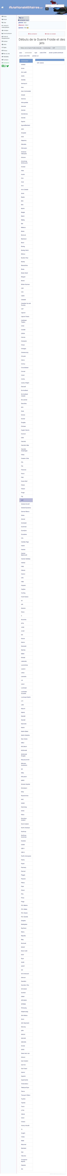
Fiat (22, 466)
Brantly (23, 261)
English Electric (25, 430)
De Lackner (24, 399)
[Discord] (3, 66)
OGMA (23, 844)
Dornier (23, 418)
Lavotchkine (24, 665)
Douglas (23, 422)
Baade (23, 197)
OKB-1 (23, 848)
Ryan (22, 958)
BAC (22, 201)
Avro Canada (24, 189)
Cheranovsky (24, 352)
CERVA (23, 333)
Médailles (6, 56)
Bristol (23, 280)
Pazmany (23, 867)
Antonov (23, 157)
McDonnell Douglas (24, 755)
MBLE (22, 742)
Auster (23, 174)
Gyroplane (24, 534)
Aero (22, 87)
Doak (22, 411)
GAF (22, 500)
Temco (23, 1091)
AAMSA (23, 64)
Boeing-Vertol (25, 250)
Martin (23, 727)
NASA (22, 810)
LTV (22, 701)
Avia (22, 178)
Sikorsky (23, 1026)
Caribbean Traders (24, 321)
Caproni (23, 312)
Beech (23, 216)
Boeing (23, 246)
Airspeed (23, 133)
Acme (22, 68)
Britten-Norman (25, 284)
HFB (22, 577)
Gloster (23, 519)
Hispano (23, 585)
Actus (5, 16)
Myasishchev (24, 795)
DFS (22, 407)
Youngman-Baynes (24, 1160)
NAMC (23, 803)
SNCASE (23, 1038)
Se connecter (33, 34)
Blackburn (23, 239)
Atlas (22, 170)
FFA (22, 462)
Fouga (22, 492)
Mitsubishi (24, 776)
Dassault (23, 386)
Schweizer (24, 989)
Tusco (22, 1106)
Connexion (6, 62)
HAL (22, 538)
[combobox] (54, 5)
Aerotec (23, 110)
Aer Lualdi (23, 72)
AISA (22, 136)
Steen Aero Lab (25, 1053)
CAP (22, 309)
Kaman (23, 638)
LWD (22, 704)
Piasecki (23, 878)
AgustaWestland (25, 125)
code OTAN (43, 52)
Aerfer (22, 76)
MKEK (22, 780)
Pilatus (23, 882)
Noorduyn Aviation (24, 819)
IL (21, 615)
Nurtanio (23, 841)
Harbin (23, 545)
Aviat (22, 182)
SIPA (22, 1030)
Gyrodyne (23, 530)
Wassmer (23, 1144)
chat (22, 17)
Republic (23, 935)
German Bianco (25, 511)
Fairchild (23, 441)
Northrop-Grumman (24, 836)
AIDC (22, 129)
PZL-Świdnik (24, 916)
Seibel (22, 996)
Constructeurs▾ (7, 33)
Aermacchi (24, 83)
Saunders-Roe (25, 985)
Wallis (22, 1140)
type (36, 52)
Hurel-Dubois (24, 596)
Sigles (4, 47)
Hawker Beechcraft (24, 554)
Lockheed (24, 688)
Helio (22, 566)
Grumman (23, 526)
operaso (20, 27)
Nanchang (24, 807)
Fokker (23, 485)
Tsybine (23, 1099)
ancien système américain (56, 52)
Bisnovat (23, 235)
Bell (22, 223)
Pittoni (23, 890)
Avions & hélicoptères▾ (5, 26)
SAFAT (23, 966)
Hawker (23, 549)
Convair (23, 371)
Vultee (23, 1136)
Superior (23, 1076)
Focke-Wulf (24, 481)
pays (20, 52)
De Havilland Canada (24, 395)
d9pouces (21, 25)
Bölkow (23, 254)
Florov (23, 473)
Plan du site (6, 53)
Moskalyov (24, 788)
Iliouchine (23, 619)
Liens (4, 44)
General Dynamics (26, 507)
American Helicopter (24, 152)
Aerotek (23, 117)
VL (22, 1129)
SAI (22, 970)
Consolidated (24, 367)
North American (25, 827)
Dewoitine (23, 403)
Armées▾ (5, 30)
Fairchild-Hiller (25, 445)
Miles (22, 772)
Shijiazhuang (24, 1011)
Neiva (22, 814)
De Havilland (24, 390)
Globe (22, 515)
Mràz (22, 791)
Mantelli (23, 716)
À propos (5, 59)
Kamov (23, 642)
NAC (22, 799)
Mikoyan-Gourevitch (24, 764)
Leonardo (23, 676)
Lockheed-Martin (26, 697)
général (20, 22)
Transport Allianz (25, 1095)
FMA (22, 477)
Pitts (22, 894)
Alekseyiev (24, 148)
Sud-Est (23, 1064)
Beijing (23, 220)
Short (22, 1019)
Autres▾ (5, 41)
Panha (23, 860)
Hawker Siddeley (25, 559)
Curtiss (23, 379)
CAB (22, 288)
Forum (5, 19)
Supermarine (24, 1080)
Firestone (23, 469)
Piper (22, 886)
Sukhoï (23, 1072)
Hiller (22, 581)
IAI (22, 600)
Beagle (23, 212)
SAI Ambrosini (25, 973)
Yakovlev (23, 1155)
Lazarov (23, 669)
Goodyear (24, 523)
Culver (23, 375)
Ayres (22, 193)
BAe (22, 204)
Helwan (23, 570)
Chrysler (23, 356)
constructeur (28, 52)
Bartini (22, 208)
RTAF (22, 954)
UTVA (22, 1110)
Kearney (23, 650)
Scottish (23, 992)
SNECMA (23, 1042)
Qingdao (23, 920)
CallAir (23, 295)
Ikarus (22, 612)
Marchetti (23, 723)
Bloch (22, 242)
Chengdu (23, 348)
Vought (23, 1133)
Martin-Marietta (25, 735)
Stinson (23, 1057)
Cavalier (23, 329)
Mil (22, 769)
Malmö (23, 712)
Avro (22, 185)
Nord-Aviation (25, 824)
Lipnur (22, 684)
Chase (23, 345)
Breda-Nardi (24, 273)
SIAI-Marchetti (25, 1023)
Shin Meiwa (24, 1015)
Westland (23, 1148)
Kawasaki (23, 646)
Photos (5, 50)
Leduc (22, 672)
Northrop (23, 831)
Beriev (22, 231)
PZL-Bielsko (24, 905)
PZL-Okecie (24, 913)
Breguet (23, 276)
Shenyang (24, 1008)
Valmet (23, 1114)
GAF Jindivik (40, 63)
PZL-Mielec (24, 909)
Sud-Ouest (24, 1068)
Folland (23, 488)
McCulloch (24, 746)
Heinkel (23, 562)
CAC (22, 292)
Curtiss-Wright (25, 382)
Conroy (23, 364)
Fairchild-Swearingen (24, 450)
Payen (22, 863)
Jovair (22, 631)
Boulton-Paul (24, 258)
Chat (4, 22)
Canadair (23, 299)
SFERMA (23, 1004)
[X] (7, 66)
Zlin (22, 1169)
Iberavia (23, 608)
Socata (23, 1045)
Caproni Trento (25, 316)
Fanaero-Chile (25, 458)
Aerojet (23, 95)
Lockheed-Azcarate (24, 692)
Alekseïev (23, 144)
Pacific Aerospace (26, 856)
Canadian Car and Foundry (26, 304)
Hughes (23, 589)
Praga (22, 901)
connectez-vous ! (24, 20)
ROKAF (23, 947)
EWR (22, 437)
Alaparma (23, 140)
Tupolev (23, 1102)
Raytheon (23, 928)
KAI (22, 634)
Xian (22, 1152)
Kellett (22, 653)
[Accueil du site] (2, 7)
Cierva (23, 360)
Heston (23, 574)
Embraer (23, 426)
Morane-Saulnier (25, 784)
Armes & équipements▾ (5, 37)
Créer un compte (51, 34)
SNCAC (23, 1034)
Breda (22, 269)
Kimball (23, 657)
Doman (23, 415)
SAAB (22, 962)
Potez (22, 897)
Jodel (22, 627)
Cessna (23, 337)
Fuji (22, 496)
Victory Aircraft (25, 1125)
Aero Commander (26, 91)
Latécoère (24, 661)
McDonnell (24, 750)
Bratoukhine (24, 265)
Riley (22, 939)
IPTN (22, 623)
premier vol (35, 56)
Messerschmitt (25, 759)
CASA (22, 326)
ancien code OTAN (24, 56)
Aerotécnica (24, 114)
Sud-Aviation (24, 1061)
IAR (22, 604)
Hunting (23, 593)
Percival (23, 871)
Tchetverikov (24, 1083)
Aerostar (23, 106)
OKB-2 (23, 852)
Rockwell (23, 943)
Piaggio (23, 875)
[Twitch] (5, 66)
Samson (23, 977)
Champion (24, 341)
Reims (22, 932)
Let (22, 680)
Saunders (23, 981)
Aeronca (23, 98)
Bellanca (23, 227)
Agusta (23, 121)
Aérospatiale (24, 102)
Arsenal (23, 166)
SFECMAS (24, 1000)
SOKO (22, 1049)
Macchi (23, 708)
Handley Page (25, 542)
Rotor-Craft (24, 951)
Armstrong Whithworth (24, 162)
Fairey (22, 454)
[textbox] (54, 6)
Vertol (22, 1118)
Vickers (23, 1121)
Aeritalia (23, 79)
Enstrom (23, 434)
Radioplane (24, 924)
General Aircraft (25, 504)
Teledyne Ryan (25, 1087)
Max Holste (24, 739)
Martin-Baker (24, 731)
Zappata (23, 1165)
